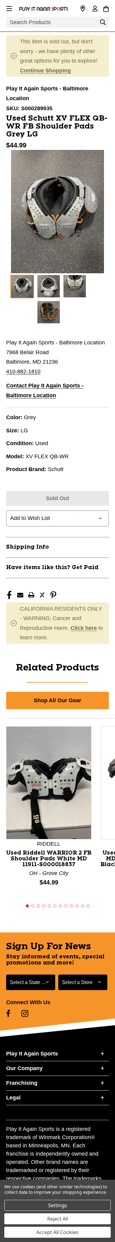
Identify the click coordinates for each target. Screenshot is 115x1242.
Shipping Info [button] (27, 547)
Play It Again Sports (32, 1054)
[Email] (20, 595)
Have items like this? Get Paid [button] (52, 567)
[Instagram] (25, 1013)
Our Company (24, 1068)
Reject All (57, 1218)
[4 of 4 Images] (48, 312)
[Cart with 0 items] (106, 8)
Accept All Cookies (57, 1232)
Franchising (21, 1083)
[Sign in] (94, 9)
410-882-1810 (23, 372)
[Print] (31, 595)
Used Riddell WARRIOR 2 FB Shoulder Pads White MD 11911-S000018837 (48, 858)
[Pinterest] (53, 595)
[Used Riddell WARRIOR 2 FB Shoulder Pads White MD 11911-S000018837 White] (48, 782)
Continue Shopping (45, 70)
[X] (42, 595)
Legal (13, 1098)
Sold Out (57, 498)
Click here (84, 628)
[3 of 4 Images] (74, 286)
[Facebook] (9, 595)
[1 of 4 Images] (22, 286)
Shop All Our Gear (57, 700)
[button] (8, 7)
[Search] (103, 24)
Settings (57, 1205)
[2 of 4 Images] (48, 286)
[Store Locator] (82, 9)
